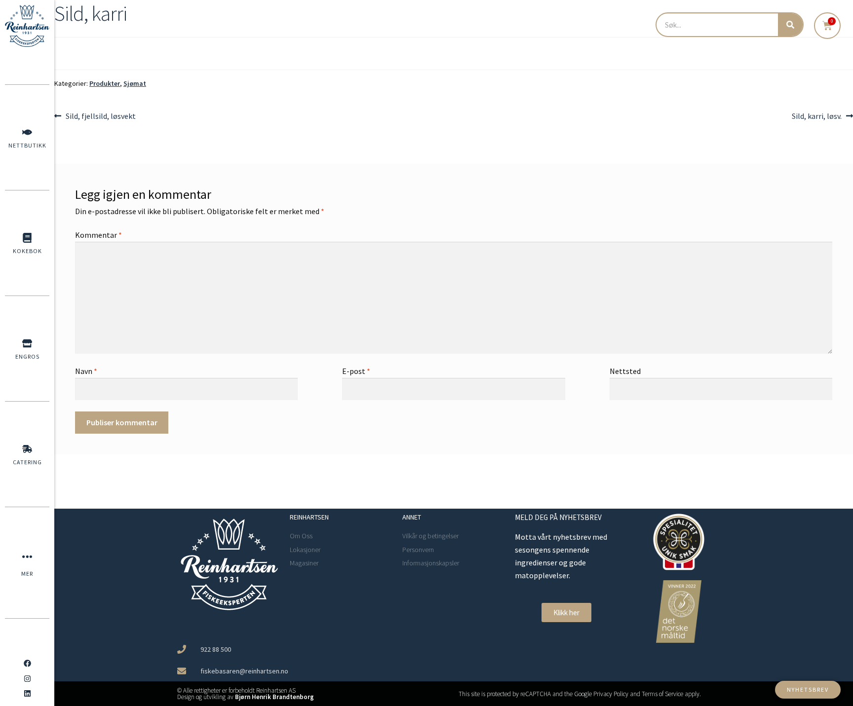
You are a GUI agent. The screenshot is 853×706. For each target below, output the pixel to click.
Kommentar (98, 235)
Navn (86, 371)
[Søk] (790, 24)
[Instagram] (27, 678)
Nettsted (625, 371)
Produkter (104, 83)
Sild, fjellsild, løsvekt (100, 115)
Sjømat (134, 83)
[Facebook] (27, 663)
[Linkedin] (27, 693)
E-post (356, 371)
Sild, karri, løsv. (817, 115)
